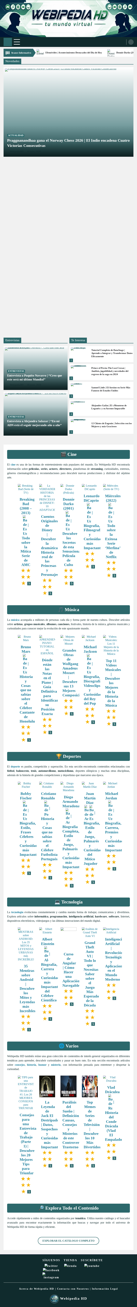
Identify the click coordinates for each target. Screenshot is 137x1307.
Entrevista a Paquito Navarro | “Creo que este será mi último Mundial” (34, 377)
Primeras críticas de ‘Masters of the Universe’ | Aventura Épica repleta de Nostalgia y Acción (66, 322)
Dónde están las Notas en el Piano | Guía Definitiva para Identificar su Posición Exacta (49, 687)
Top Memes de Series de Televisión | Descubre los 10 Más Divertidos (92, 1124)
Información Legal (105, 1288)
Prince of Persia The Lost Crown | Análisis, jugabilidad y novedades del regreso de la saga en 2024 (109, 371)
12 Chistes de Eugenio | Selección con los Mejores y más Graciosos (111, 425)
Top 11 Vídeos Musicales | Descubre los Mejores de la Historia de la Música (113, 683)
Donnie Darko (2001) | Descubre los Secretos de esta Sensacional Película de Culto (72, 532)
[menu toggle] (17, 42)
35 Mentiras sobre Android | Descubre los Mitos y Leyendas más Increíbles (27, 988)
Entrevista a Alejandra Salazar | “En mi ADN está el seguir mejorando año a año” (34, 423)
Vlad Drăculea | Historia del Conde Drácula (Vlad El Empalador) (115, 1113)
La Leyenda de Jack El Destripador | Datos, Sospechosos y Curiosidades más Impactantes (51, 1124)
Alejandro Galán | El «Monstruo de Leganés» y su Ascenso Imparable (109, 407)
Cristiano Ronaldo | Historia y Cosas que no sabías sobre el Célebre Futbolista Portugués (49, 826)
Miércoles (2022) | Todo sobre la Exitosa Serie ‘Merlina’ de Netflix (113, 526)
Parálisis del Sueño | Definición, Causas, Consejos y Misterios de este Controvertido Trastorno (74, 1124)
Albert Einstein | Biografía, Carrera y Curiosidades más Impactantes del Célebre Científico (51, 969)
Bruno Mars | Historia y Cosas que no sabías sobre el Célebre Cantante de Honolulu (27, 684)
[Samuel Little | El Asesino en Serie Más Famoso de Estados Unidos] (79, 390)
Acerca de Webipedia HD (36, 1288)
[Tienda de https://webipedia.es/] (70, 1265)
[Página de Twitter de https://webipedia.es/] (51, 1265)
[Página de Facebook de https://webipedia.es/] (51, 1270)
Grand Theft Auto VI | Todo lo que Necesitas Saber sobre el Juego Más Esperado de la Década (91, 974)
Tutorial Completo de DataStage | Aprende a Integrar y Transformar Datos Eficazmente (112, 353)
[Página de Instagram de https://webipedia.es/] (51, 1277)
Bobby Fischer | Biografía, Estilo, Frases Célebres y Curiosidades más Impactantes (30, 824)
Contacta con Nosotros (73, 1288)
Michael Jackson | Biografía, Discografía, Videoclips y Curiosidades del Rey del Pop (94, 675)
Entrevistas (16, 371)
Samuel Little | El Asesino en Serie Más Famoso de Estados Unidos (110, 389)
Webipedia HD (73, 1298)
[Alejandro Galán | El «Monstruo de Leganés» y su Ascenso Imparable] (79, 407)
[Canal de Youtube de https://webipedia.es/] (92, 1265)
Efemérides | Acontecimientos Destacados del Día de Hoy (73, 52)
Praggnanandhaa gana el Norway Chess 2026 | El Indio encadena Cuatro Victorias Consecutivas (68, 143)
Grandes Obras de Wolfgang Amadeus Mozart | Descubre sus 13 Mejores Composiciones (74, 672)
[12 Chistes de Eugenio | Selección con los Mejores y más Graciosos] (79, 425)
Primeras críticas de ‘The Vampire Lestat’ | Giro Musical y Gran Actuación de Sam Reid (61, 232)
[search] (131, 42)
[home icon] (8, 42)
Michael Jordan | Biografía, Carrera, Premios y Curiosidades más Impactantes (115, 822)
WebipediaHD (16, 385)
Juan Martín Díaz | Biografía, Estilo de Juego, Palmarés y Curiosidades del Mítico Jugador (94, 828)
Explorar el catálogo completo (68, 1240)
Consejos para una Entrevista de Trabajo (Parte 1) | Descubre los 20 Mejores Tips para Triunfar (28, 1144)
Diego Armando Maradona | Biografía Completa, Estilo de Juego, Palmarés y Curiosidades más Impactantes (73, 832)
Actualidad (15, 135)
